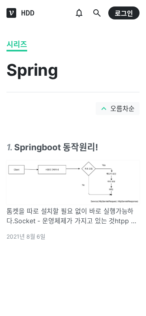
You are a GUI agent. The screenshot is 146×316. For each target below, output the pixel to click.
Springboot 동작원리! (56, 147)
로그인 (124, 13)
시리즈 (16, 44)
